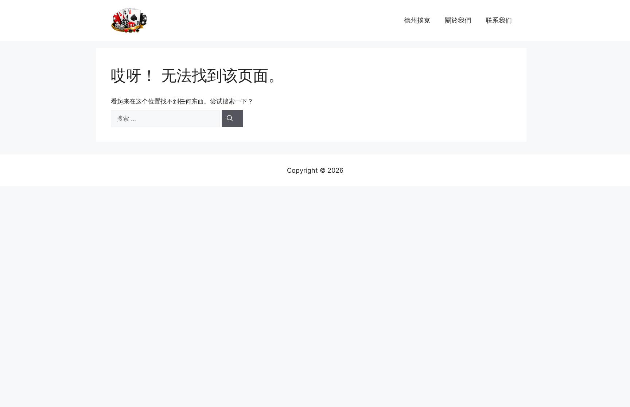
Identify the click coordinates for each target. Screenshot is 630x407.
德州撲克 (417, 20)
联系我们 (499, 20)
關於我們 (458, 20)
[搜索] (232, 119)
